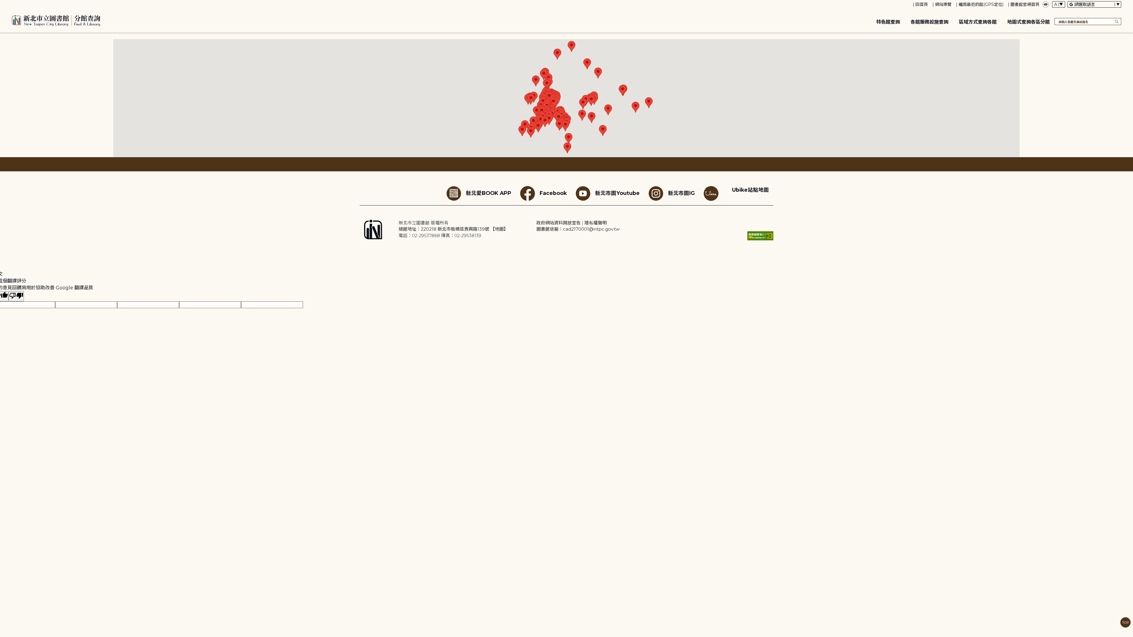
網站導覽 (943, 4)
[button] (536, 80)
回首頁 (922, 4)
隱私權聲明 (595, 223)
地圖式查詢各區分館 (1028, 22)
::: (2, 4)
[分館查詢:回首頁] (56, 19)
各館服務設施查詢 (929, 22)
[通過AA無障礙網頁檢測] (760, 235)
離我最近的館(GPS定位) (981, 4)
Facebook (553, 193)
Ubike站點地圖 (750, 190)
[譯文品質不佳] (16, 296)
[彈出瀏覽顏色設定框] (1046, 4)
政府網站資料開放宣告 (558, 223)
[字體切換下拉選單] (1058, 4)
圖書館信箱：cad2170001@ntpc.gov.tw (578, 229)
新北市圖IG (681, 193)
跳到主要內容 (14, 4)
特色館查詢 (888, 22)
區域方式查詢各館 (978, 22)
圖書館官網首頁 (1025, 4)
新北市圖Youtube (617, 193)
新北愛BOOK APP (488, 193)
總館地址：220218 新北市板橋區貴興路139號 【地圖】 (453, 229)
